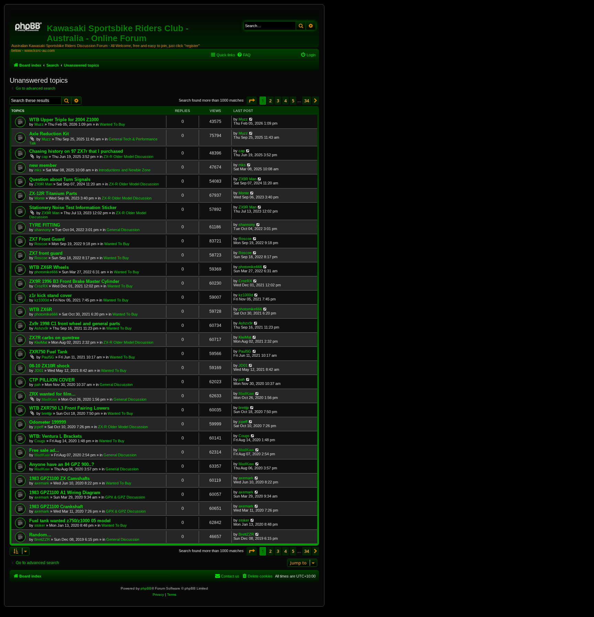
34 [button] (306, 101)
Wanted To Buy (112, 124)
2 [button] (270, 101)
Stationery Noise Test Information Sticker (73, 207)
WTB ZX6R (40, 309)
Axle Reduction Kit (49, 133)
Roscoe (40, 244)
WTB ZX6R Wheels (49, 267)
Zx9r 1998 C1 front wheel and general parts (74, 323)
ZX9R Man (43, 184)
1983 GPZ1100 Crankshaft (56, 506)
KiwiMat (40, 342)
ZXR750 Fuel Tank (48, 351)
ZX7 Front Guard (47, 239)
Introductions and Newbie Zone (125, 170)
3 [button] (278, 101)
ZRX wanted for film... (52, 394)
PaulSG (48, 357)
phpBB (146, 588)
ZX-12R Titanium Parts (53, 193)
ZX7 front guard (46, 253)
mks (38, 170)
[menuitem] (244, 55)
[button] (251, 100)
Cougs (39, 441)
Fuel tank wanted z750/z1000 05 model (70, 520)
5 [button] (293, 101)
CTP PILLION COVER (52, 379)
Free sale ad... (44, 450)
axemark (41, 483)
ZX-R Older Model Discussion (128, 157)
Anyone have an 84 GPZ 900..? (61, 464)
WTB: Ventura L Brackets (55, 436)
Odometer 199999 (47, 422)
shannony (42, 230)
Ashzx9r (41, 328)
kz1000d (41, 300)
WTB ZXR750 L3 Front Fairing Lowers (69, 408)
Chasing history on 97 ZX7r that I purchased (76, 151)
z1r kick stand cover (50, 295)
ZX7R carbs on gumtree (54, 337)
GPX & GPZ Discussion (125, 497)
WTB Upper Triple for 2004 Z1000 (64, 119)
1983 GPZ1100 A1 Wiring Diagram (64, 492)
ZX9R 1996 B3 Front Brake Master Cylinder (74, 281)
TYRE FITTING (44, 225)
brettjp (47, 413)
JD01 (38, 370)
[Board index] (29, 25)
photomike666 (46, 272)
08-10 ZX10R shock (49, 365)
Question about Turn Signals (59, 179)
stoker (39, 525)
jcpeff (38, 427)
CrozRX (41, 286)
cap (45, 157)
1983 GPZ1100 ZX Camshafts (59, 478)
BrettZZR (42, 539)
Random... (40, 534)
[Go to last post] (251, 119)
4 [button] (285, 101)
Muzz (39, 124)
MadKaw (49, 399)
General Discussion (123, 230)
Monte (39, 198)
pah (37, 384)
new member (43, 165)
